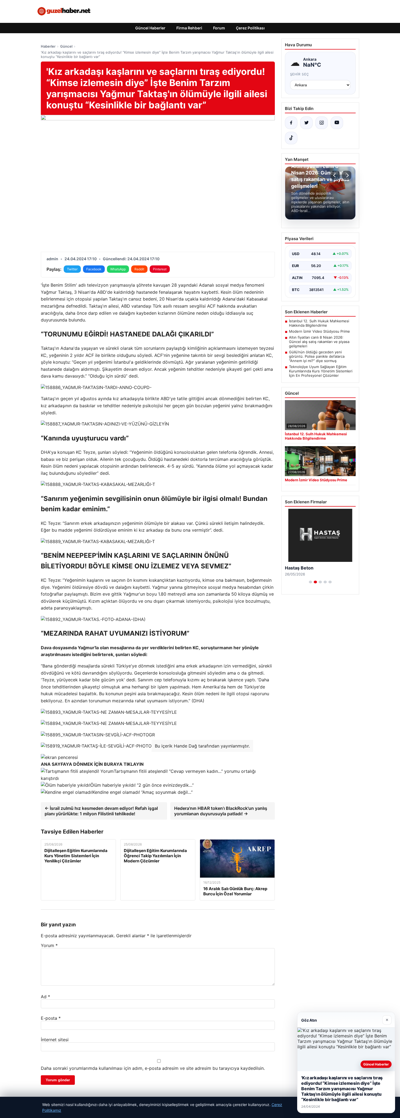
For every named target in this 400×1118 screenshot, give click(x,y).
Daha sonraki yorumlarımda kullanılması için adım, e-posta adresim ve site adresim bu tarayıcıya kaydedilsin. (153, 1068)
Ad (45, 996)
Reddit (139, 269)
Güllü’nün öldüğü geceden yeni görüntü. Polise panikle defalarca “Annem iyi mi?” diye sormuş (316, 356)
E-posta (51, 1018)
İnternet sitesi (55, 1039)
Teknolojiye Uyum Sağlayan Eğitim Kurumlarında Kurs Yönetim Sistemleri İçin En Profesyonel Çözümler (320, 371)
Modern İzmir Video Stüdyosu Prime (319, 331)
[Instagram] (321, 123)
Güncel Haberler (150, 28)
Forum (219, 28)
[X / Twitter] (306, 123)
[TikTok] (291, 138)
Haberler (48, 46)
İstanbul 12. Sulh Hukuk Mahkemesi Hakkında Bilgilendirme (319, 323)
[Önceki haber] (335, 175)
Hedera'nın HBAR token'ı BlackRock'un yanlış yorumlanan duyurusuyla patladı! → (220, 810)
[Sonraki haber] (346, 175)
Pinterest (160, 269)
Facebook (93, 269)
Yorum (49, 945)
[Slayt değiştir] (310, 582)
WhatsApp (118, 269)
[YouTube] (337, 123)
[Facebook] (291, 123)
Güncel (66, 46)
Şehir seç (299, 74)
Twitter (72, 269)
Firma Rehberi (189, 28)
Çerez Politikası (250, 28)
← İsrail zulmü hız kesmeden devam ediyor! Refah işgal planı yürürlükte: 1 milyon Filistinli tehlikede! (101, 810)
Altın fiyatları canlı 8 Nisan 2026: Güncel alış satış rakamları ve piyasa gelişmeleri (319, 341)
